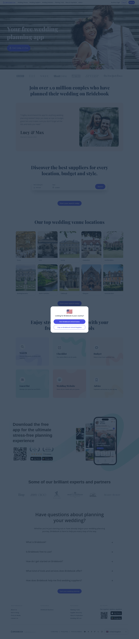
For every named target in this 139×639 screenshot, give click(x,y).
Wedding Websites (47, 2)
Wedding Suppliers (35, 2)
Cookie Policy (54, 631)
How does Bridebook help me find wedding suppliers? (54, 580)
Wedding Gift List (76, 618)
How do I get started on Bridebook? (44, 561)
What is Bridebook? (36, 542)
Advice (80, 2)
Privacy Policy (64, 631)
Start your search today (69, 203)
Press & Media (16, 615)
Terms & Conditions (76, 631)
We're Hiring (15, 612)
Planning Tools (59, 2)
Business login (115, 2)
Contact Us (14, 618)
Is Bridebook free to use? (39, 551)
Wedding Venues (23, 2)
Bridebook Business (47, 610)
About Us (14, 610)
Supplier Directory (76, 612)
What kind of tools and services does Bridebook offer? (54, 570)
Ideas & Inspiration (71, 2)
